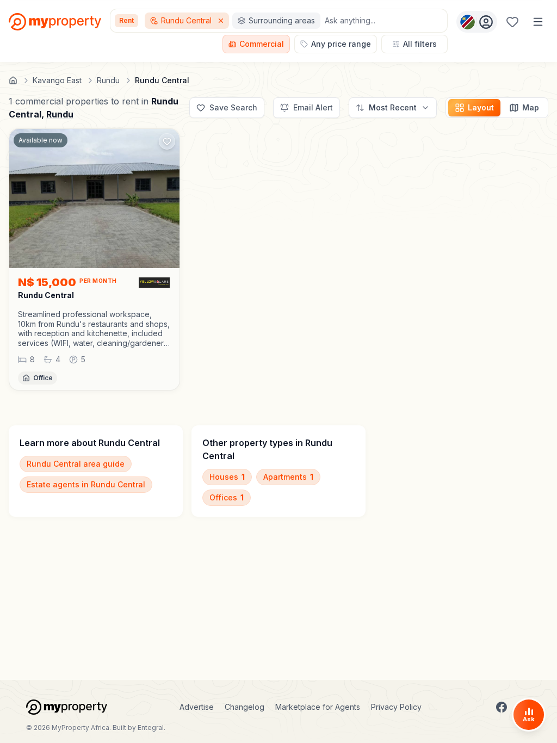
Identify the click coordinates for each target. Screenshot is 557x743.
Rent (126, 20)
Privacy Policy (396, 706)
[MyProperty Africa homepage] (66, 707)
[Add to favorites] (167, 141)
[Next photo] (166, 198)
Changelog (244, 706)
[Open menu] (538, 21)
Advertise (197, 706)
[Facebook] (501, 707)
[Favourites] (512, 22)
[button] (94, 328)
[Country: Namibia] (476, 22)
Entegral (151, 727)
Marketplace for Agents (317, 706)
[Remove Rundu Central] (222, 21)
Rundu (59, 114)
